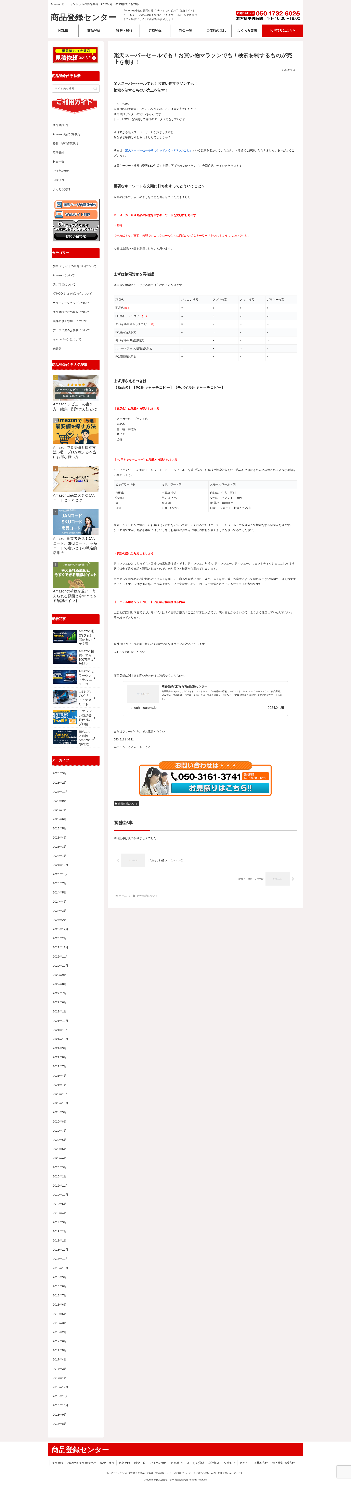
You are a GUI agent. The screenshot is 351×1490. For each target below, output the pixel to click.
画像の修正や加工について (70, 321)
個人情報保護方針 (283, 1462)
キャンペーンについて (67, 339)
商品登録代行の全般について (71, 312)
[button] (95, 88)
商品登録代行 (61, 125)
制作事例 (58, 180)
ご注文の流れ (61, 170)
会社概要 (214, 1462)
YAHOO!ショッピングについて (72, 293)
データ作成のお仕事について (71, 330)
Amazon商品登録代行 (66, 134)
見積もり (229, 1462)
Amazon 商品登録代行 (81, 1462)
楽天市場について (128, 803)
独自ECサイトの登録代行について (74, 266)
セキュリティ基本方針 (253, 1462)
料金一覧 (58, 161)
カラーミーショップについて (71, 302)
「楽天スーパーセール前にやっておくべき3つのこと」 (157, 150)
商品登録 (57, 1462)
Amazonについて (64, 275)
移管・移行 (107, 1462)
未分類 (57, 348)
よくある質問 (61, 189)
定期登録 (58, 152)
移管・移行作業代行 (65, 143)
